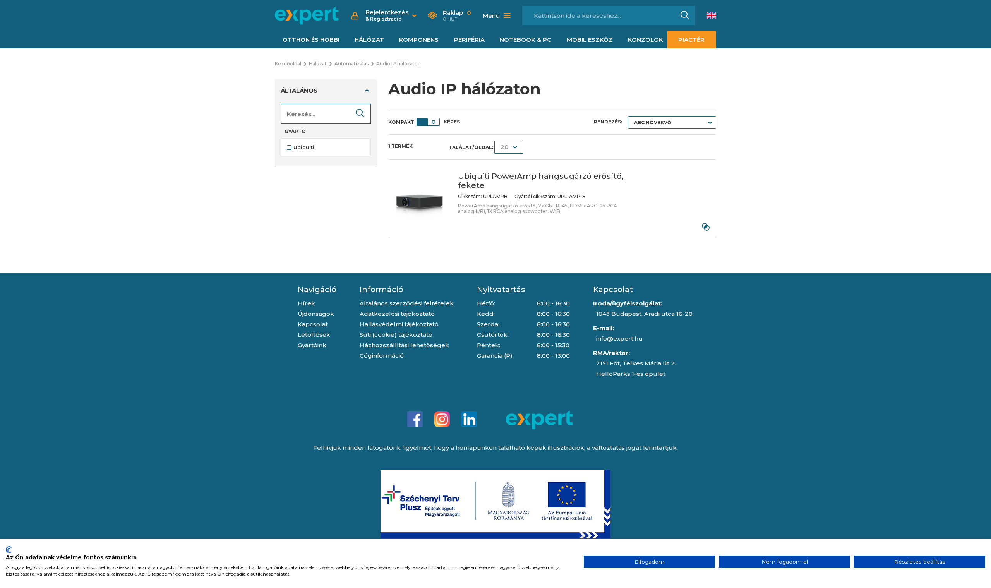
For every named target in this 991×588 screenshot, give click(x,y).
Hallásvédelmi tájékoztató (399, 324)
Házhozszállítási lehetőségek (404, 345)
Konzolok (645, 39)
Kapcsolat (313, 324)
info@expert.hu (619, 338)
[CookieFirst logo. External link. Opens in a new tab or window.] (9, 549)
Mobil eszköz (590, 39)
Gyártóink (312, 345)
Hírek (306, 303)
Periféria (469, 39)
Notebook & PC (525, 39)
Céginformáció (382, 355)
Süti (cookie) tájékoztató (396, 334)
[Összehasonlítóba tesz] (705, 227)
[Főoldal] (307, 15)
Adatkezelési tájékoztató (397, 313)
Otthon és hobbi (311, 39)
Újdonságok (316, 313)
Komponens (419, 39)
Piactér (691, 39)
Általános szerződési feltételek (407, 303)
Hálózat (369, 39)
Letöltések (314, 334)
